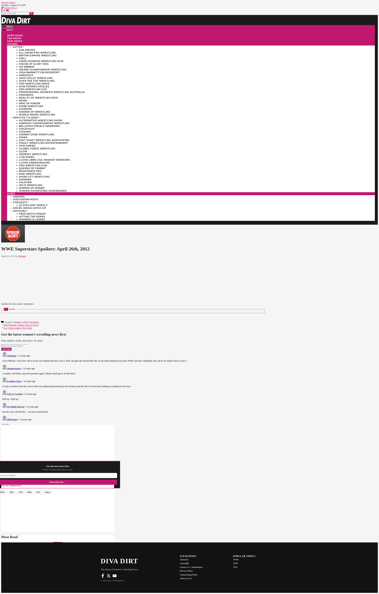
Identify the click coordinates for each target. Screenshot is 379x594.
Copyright (184, 563)
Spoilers (18, 322)
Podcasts (20, 202)
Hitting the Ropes (32, 216)
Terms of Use (185, 578)
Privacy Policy (186, 571)
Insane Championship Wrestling (43, 69)
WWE (236, 560)
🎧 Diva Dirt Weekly (33, 205)
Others (12, 44)
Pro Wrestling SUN (33, 165)
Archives (19, 211)
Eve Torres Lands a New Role (18, 328)
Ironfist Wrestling (33, 154)
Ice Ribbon (26, 66)
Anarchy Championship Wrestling (44, 123)
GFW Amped (27, 145)
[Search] (31, 13)
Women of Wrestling (34, 111)
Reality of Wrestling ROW (38, 97)
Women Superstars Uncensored (43, 190)
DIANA (23, 137)
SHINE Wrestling (31, 106)
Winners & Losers (32, 219)
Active (18, 47)
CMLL (22, 58)
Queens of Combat (32, 168)
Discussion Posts (25, 199)
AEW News (14, 41)
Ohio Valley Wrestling (36, 78)
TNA (235, 567)
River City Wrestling (34, 176)
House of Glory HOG (34, 64)
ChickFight (27, 128)
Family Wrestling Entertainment (43, 143)
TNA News (14, 38)
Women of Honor (31, 188)
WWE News (15, 35)
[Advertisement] (133, 279)
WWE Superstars (31, 322)
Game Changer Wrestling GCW (41, 61)
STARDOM (25, 109)
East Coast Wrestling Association (44, 140)
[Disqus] (133, 388)
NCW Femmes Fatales (34, 86)
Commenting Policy (189, 575)
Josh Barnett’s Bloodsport (39, 72)
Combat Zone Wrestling (36, 134)
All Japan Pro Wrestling (37, 52)
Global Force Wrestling (37, 148)
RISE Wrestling (30, 174)
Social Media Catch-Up (29, 208)
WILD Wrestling (30, 185)
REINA (23, 100)
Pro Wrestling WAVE (34, 83)
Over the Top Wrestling (37, 80)
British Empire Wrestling (38, 55)
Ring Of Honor (29, 103)
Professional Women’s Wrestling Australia (52, 92)
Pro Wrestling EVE (33, 89)
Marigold (26, 75)
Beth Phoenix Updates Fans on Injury (21, 325)
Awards (19, 196)
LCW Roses (26, 157)
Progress (26, 95)
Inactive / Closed (25, 117)
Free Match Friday (32, 213)
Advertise (184, 560)
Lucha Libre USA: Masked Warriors (44, 159)
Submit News (10, 8)
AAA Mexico (27, 49)
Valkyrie (25, 182)
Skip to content (8, 2)
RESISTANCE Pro (30, 171)
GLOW (23, 151)
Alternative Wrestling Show (40, 120)
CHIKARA (25, 131)
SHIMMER (25, 179)
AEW (235, 563)
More (11, 193)
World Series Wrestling (37, 114)
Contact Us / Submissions (191, 567)
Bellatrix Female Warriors (39, 126)
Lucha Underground (34, 162)
